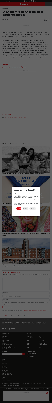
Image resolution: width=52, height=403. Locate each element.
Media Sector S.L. (28, 212)
